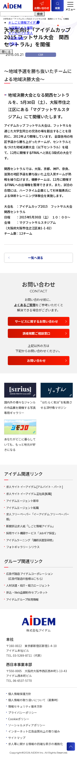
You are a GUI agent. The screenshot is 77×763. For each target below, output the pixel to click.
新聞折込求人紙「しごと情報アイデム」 (30, 526)
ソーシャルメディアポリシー (26, 725)
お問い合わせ (41, 8)
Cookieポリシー (18, 719)
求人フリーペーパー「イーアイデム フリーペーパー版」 (37, 516)
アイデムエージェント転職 (22, 508)
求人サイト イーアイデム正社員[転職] (29, 494)
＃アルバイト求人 (20, 33)
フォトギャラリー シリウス (22, 547)
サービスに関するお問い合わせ (36, 321)
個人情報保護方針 (19, 694)
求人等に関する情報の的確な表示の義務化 (35, 744)
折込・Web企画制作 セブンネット (27, 592)
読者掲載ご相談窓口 (36, 333)
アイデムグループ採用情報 (22, 599)
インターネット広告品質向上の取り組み (34, 731)
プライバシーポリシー (22, 712)
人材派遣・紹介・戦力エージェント (28, 585)
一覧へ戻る (35, 258)
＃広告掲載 (16, 38)
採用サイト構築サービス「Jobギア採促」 (31, 533)
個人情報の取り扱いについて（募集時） (34, 700)
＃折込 (12, 43)
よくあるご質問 (25, 305)
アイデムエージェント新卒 (22, 501)
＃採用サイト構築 (20, 27)
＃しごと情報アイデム (23, 22)
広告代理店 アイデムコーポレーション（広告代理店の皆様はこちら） (29, 576)
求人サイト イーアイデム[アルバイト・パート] (34, 487)
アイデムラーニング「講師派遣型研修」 (30, 540)
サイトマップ (16, 738)
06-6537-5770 (22, 681)
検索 (40, 14)
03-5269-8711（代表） (28, 655)
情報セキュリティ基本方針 (25, 706)
